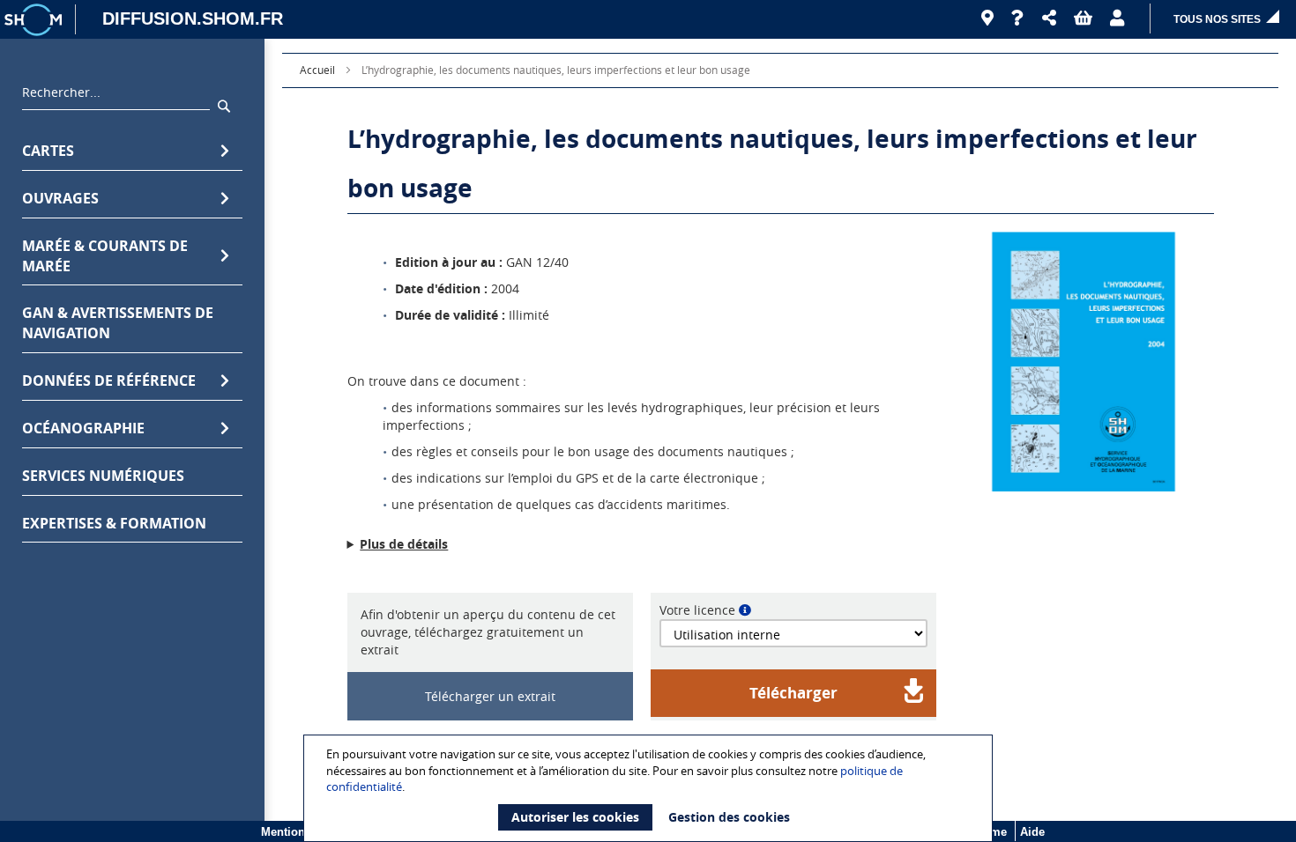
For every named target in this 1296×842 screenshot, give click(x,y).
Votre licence (697, 610)
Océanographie (83, 428)
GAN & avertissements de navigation (117, 323)
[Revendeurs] (987, 18)
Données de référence (109, 380)
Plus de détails (404, 543)
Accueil (317, 70)
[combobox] (116, 97)
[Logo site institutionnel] (35, 19)
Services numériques (103, 475)
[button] (1049, 18)
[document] (650, 788)
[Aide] (1017, 18)
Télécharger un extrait (490, 696)
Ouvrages (60, 198)
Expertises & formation (114, 523)
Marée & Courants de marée (105, 256)
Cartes (48, 150)
